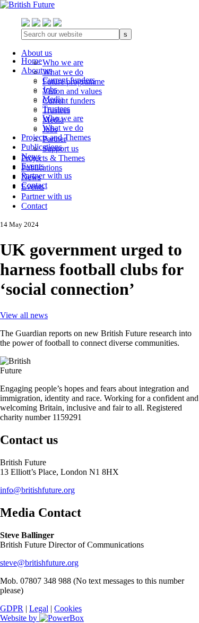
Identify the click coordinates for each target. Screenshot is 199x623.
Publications (41, 146)
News (31, 156)
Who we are (62, 118)
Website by (19, 617)
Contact (34, 185)
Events (32, 165)
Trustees (56, 108)
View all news (24, 315)
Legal (38, 608)
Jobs (49, 89)
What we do (62, 127)
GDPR (11, 608)
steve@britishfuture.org (39, 562)
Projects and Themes (56, 137)
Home (31, 60)
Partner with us (46, 175)
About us (36, 70)
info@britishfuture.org (37, 489)
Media (53, 99)
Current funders (68, 79)
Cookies (68, 608)
